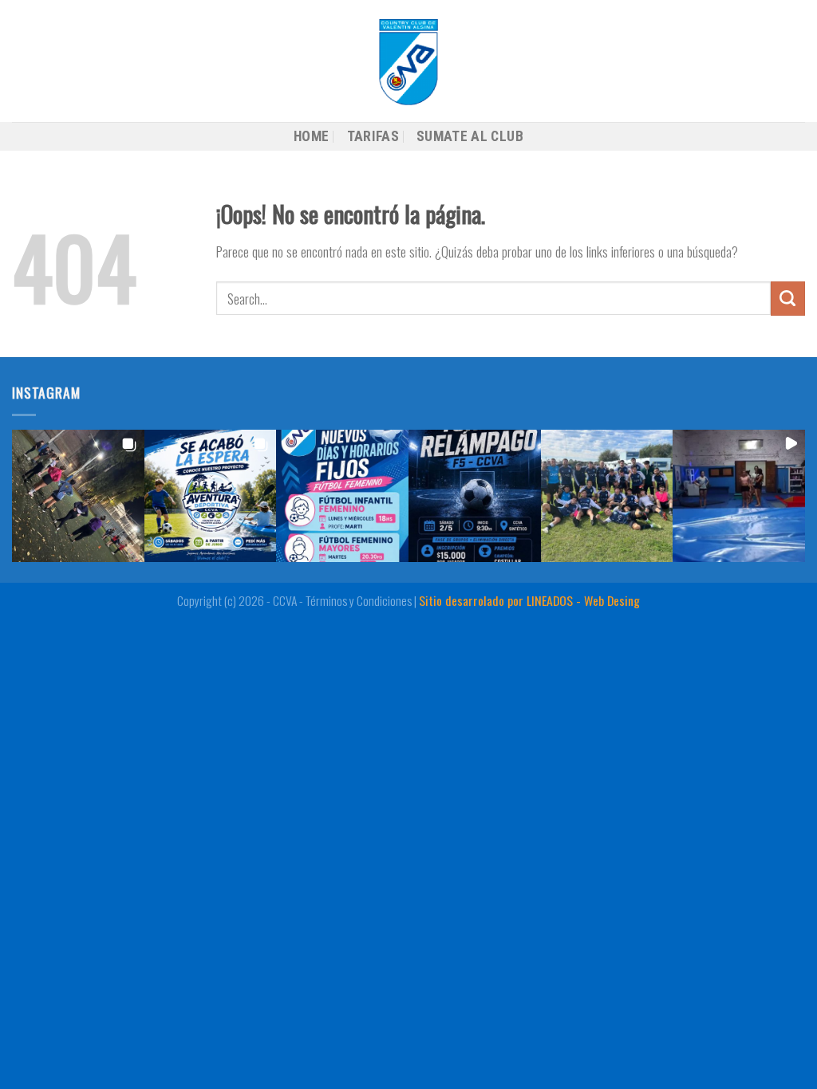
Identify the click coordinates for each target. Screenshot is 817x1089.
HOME (311, 136)
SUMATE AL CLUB (469, 136)
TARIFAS (373, 136)
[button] (78, 496)
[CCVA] (408, 61)
